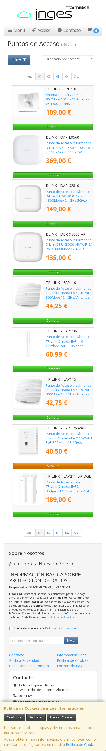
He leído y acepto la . (46, 628)
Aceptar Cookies (61, 717)
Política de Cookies (82, 744)
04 (67, 76)
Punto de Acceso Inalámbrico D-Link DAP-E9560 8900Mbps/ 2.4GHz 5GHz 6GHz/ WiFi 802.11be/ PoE (69, 150)
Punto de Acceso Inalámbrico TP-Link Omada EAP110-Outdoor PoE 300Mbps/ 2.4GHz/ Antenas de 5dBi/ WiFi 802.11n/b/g (68, 345)
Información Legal (72, 654)
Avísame (53, 466)
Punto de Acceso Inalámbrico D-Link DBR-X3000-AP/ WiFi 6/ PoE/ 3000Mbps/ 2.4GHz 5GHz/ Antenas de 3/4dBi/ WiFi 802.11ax (69, 249)
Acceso (44, 30)
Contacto (71, 30)
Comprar (53, 127)
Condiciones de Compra (29, 665)
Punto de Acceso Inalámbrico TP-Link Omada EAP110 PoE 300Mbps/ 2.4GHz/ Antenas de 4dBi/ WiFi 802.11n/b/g (68, 295)
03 (58, 76)
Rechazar (36, 717)
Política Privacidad (24, 660)
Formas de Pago (71, 665)
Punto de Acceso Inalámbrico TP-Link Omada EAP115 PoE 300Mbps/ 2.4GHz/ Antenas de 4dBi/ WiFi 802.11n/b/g (68, 392)
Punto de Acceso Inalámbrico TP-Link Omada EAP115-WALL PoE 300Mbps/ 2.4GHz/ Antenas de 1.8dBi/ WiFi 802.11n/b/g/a (69, 442)
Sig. (76, 76)
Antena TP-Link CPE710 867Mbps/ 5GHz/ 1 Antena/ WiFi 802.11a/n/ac (67, 99)
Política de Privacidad (62, 617)
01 (40, 76)
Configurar (15, 717)
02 (49, 76)
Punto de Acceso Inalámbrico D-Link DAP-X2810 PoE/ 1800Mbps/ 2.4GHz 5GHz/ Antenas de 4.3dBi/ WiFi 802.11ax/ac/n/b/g (68, 200)
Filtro (17, 59)
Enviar (71, 640)
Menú (19, 30)
